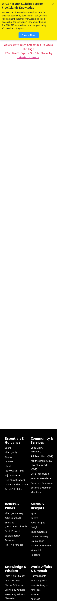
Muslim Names (39, 531)
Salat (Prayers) (12, 531)
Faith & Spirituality (15, 575)
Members (36, 492)
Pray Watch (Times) (15, 470)
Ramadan (10, 540)
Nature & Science (14, 585)
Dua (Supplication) (15, 479)
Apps (33, 513)
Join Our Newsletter (41, 478)
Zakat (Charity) (12, 535)
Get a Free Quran (40, 473)
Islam (8, 447)
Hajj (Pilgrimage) (14, 544)
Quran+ (9, 461)
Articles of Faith (13, 517)
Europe (34, 594)
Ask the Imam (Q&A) (41, 460)
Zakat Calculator (13, 489)
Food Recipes (38, 522)
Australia (35, 598)
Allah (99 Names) (14, 513)
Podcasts (35, 554)
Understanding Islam (16, 484)
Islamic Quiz (37, 540)
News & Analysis (39, 585)
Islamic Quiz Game (41, 545)
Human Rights (38, 575)
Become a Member (41, 487)
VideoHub (36, 550)
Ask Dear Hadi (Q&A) (42, 456)
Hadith (8, 466)
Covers (34, 517)
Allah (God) (11, 452)
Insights (35, 527)
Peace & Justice (39, 580)
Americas (36, 589)
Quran (8, 456)
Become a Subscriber (42, 483)
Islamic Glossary (39, 536)
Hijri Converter (13, 475)
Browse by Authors (15, 589)
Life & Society (12, 580)
